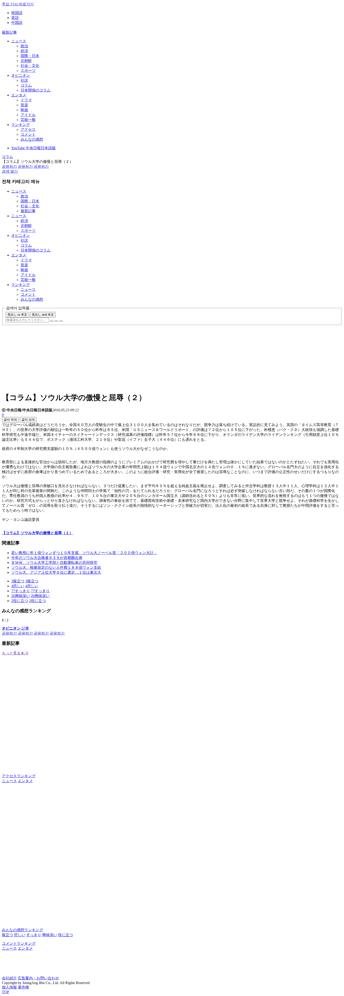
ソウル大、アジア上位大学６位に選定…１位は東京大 (56, 572)
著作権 (23, 987)
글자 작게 (10, 419)
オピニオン (20, 75)
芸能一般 (28, 120)
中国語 (16, 23)
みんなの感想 (32, 139)
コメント (28, 134)
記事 (15, 628)
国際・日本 (30, 56)
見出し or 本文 (17, 314)
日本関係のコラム (36, 90)
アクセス (28, 129)
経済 (24, 51)
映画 (24, 110)
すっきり (33, 935)
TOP (5, 992)
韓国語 (16, 13)
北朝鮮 (26, 61)
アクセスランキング (19, 776)
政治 (24, 46)
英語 (15, 18)
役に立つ (65, 935)
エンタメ (18, 95)
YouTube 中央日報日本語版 (33, 148)
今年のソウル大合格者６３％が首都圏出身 (46, 558)
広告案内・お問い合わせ (38, 978)
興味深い (49, 935)
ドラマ (26, 100)
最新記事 (9, 32)
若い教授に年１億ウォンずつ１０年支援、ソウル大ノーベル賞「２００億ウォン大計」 (84, 553)
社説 (24, 80)
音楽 (24, 105)
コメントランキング (19, 943)
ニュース (18, 41)
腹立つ (7, 935)
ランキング (20, 125)
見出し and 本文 (43, 314)
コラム (26, 85)
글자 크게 (28, 419)
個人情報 (9, 987)
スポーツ (28, 71)
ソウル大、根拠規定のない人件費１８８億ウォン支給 (56, 567)
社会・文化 (30, 66)
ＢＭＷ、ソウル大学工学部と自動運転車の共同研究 (54, 563)
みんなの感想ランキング (22, 930)
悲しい (19, 935)
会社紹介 (9, 978)
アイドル (28, 115)
